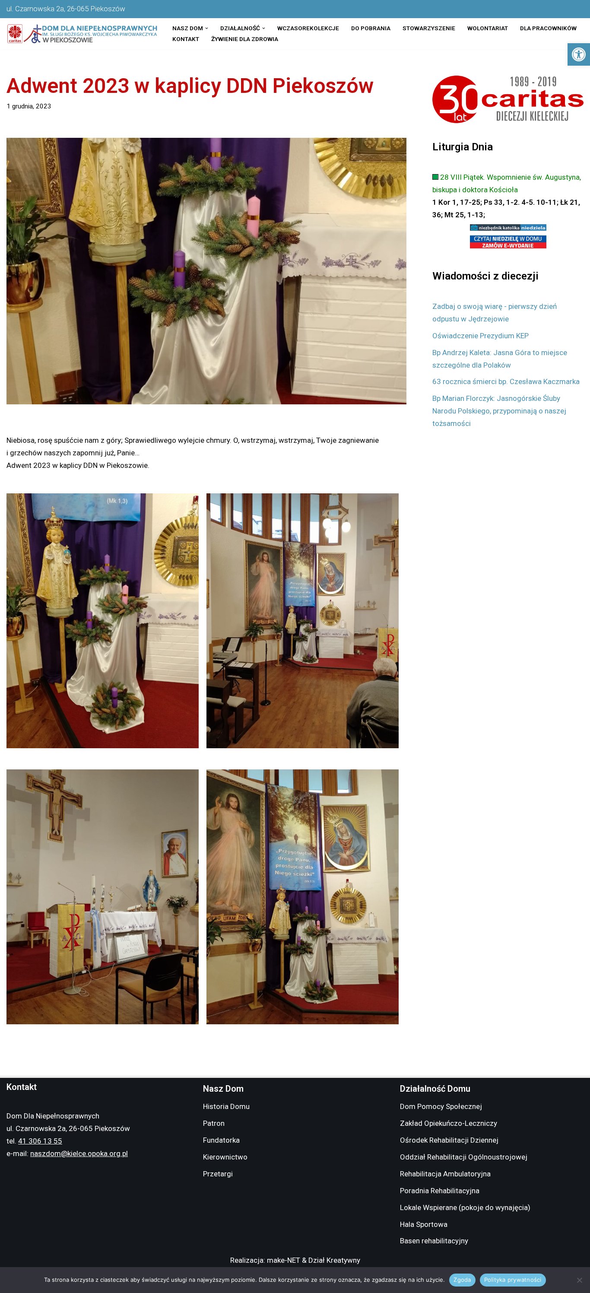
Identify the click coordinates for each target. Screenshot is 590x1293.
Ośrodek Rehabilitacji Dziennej (449, 1140)
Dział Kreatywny (334, 1260)
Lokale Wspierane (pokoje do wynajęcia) (465, 1207)
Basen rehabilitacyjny (434, 1240)
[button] (579, 54)
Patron (214, 1123)
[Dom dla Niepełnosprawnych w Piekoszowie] (82, 34)
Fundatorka (221, 1140)
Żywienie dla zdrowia (244, 38)
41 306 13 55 (40, 1141)
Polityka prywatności (513, 1279)
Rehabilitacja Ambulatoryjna (445, 1173)
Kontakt (185, 38)
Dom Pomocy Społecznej (441, 1106)
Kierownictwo (225, 1157)
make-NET (283, 1260)
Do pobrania (370, 28)
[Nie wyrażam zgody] (579, 1280)
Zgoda (462, 1279)
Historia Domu (226, 1106)
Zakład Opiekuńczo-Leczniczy (448, 1123)
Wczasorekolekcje (308, 28)
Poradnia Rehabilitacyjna (439, 1190)
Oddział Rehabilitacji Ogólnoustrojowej (463, 1157)
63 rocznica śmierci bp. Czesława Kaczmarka (506, 381)
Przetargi (218, 1173)
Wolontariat (487, 28)
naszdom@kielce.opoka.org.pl (79, 1153)
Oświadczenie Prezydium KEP (480, 335)
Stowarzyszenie (429, 28)
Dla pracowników (548, 28)
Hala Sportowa (423, 1224)
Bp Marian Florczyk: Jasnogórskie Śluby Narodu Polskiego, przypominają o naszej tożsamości (499, 411)
